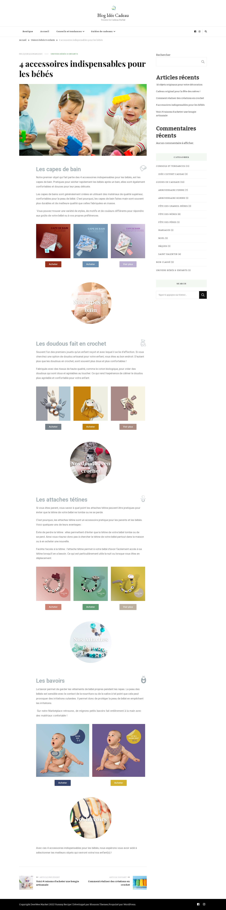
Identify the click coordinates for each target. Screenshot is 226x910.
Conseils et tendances (69, 31)
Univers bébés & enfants (64, 54)
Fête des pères (167, 222)
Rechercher (163, 55)
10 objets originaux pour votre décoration (179, 84)
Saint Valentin (168, 254)
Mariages (164, 230)
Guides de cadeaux (102, 31)
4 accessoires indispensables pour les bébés (180, 105)
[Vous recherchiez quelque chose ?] (177, 295)
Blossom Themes (99, 904)
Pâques (162, 246)
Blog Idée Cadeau (113, 15)
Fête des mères (167, 214)
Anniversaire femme (171, 190)
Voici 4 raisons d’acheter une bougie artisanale (176, 113)
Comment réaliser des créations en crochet (180, 98)
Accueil (44, 31)
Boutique (28, 31)
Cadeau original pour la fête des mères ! (178, 91)
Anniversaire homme (171, 198)
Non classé (163, 262)
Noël (161, 238)
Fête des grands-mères (173, 206)
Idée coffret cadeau (171, 174)
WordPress (129, 904)
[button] (53, 264)
